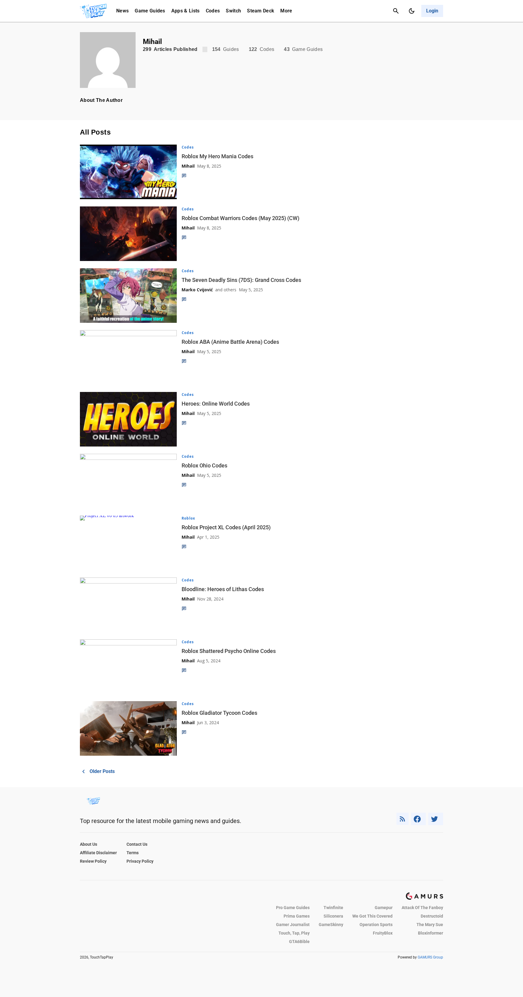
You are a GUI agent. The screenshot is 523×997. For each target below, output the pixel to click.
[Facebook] (418, 819)
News (122, 11)
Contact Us (137, 844)
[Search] (396, 11)
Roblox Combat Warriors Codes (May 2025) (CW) (240, 218)
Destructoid (432, 916)
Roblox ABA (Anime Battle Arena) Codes (230, 342)
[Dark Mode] (412, 11)
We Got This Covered (372, 916)
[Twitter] (435, 819)
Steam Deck (260, 11)
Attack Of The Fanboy (422, 907)
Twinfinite (333, 907)
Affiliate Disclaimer (98, 852)
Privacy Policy (140, 861)
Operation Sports (376, 924)
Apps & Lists (185, 11)
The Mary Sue (429, 924)
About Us (88, 844)
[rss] (402, 819)
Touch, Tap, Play (294, 933)
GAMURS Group (430, 957)
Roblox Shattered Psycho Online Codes (229, 651)
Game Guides (150, 11)
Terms (133, 852)
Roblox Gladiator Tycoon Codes (219, 713)
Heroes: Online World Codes (216, 403)
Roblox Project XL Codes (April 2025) (226, 527)
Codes (213, 11)
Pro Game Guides (293, 907)
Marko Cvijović (197, 290)
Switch (233, 11)
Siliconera (333, 916)
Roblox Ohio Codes (204, 465)
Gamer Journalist (293, 924)
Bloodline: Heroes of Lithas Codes (223, 589)
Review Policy (93, 861)
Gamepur (384, 907)
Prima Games (297, 916)
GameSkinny (331, 924)
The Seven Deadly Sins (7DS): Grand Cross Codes (241, 280)
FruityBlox (383, 933)
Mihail (188, 166)
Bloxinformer (430, 933)
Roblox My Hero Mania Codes (217, 156)
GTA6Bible (299, 941)
